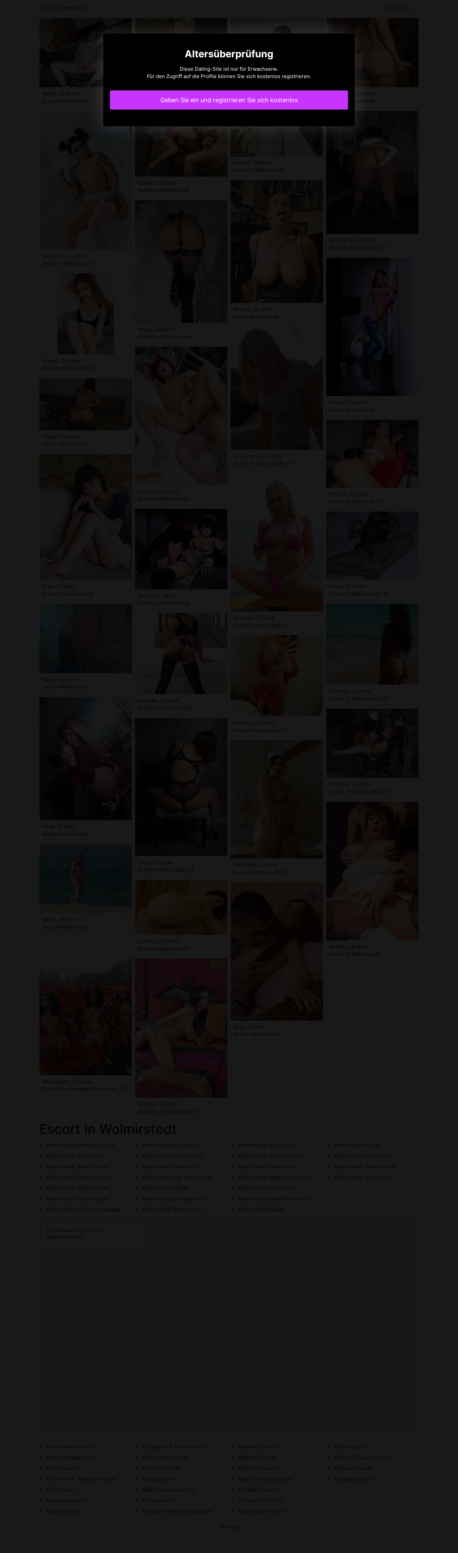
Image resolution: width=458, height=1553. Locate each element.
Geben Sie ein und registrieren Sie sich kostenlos (229, 100)
